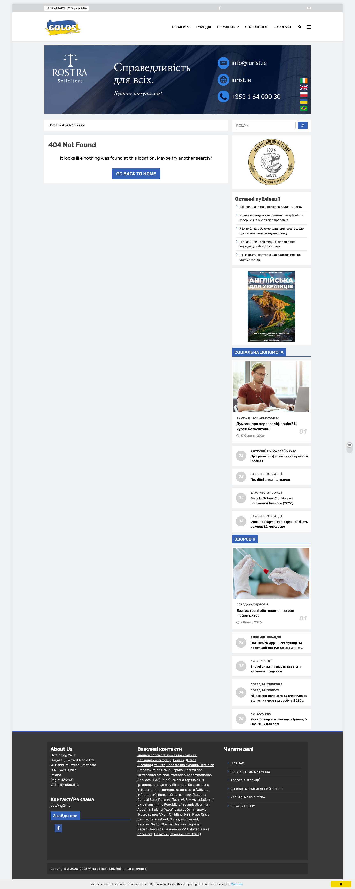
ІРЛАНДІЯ (203, 27)
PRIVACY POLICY (243, 806)
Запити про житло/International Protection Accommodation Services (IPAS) (174, 775)
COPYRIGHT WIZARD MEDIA (250, 772)
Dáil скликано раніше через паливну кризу (270, 207)
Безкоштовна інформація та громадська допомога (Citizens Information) (173, 790)
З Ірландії (258, 450)
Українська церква (168, 770)
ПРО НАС (237, 763)
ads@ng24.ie (60, 806)
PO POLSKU (282, 27)
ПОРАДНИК (226, 27)
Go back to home (136, 174)
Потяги (163, 800)
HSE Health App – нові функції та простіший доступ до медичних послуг (276, 647)
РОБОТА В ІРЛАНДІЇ (245, 780)
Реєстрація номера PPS (169, 829)
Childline (176, 814)
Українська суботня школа (185, 809)
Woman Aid (189, 819)
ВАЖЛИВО (258, 474)
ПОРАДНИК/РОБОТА (281, 450)
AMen (163, 814)
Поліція (178, 760)
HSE (187, 814)
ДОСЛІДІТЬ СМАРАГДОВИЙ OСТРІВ (256, 789)
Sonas (174, 819)
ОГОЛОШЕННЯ (256, 27)
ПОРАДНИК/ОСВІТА (265, 417)
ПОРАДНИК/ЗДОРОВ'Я (252, 604)
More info (237, 884)
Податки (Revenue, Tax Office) (177, 834)
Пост (175, 800)
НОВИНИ (179, 27)
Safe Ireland (159, 819)
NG (253, 660)
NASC (155, 824)
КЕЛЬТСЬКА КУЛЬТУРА (248, 797)
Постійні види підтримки (270, 480)
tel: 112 (159, 765)
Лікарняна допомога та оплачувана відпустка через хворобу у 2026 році (279, 700)
